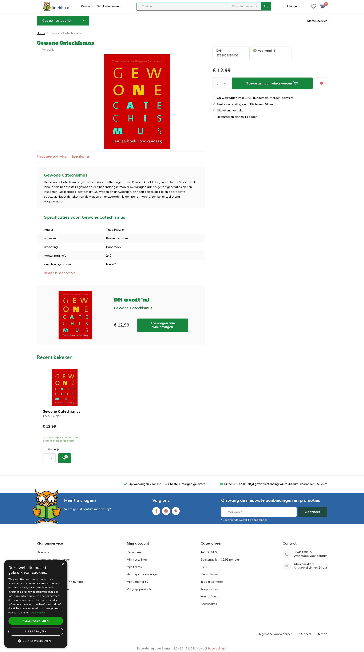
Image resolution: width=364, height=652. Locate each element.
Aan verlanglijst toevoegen (321, 83)
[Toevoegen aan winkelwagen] (64, 458)
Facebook (156, 511)
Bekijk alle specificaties (59, 273)
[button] (35, 641)
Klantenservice (317, 21)
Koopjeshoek (209, 589)
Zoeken (266, 6)
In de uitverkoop (212, 582)
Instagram (166, 511)
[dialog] (35, 604)
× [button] (62, 564)
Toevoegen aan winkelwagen (163, 325)
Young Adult (209, 596)
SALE (204, 567)
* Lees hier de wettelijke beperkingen (244, 519)
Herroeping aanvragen (142, 574)
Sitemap (321, 634)
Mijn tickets (134, 567)
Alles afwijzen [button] (36, 631)
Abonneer (312, 512)
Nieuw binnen (210, 574)
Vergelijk (53, 449)
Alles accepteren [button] (36, 621)
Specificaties (80, 156)
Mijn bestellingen (138, 559)
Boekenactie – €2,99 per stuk (220, 559)
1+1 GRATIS (209, 552)
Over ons (87, 6)
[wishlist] (313, 6)
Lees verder (38, 612)
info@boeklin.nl (304, 564)
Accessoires (209, 604)
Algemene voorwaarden (54, 559)
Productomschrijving (52, 156)
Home (41, 33)
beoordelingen (217, 648)
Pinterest (176, 511)
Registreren (135, 552)
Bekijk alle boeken (108, 6)
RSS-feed (304, 634)
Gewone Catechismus (61, 411)
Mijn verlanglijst (137, 582)
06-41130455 (303, 552)
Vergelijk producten (140, 589)
